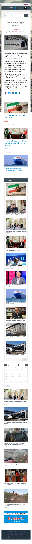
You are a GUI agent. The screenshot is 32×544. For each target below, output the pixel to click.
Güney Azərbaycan (10, 533)
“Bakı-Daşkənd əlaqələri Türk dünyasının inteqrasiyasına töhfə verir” (14, 285)
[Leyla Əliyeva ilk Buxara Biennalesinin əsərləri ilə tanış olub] (16, 394)
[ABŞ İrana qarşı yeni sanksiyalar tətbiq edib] (16, 108)
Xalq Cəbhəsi (8, 8)
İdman (8, 534)
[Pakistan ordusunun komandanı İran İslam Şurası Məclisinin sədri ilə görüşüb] (16, 133)
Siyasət (10, 531)
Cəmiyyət (8, 536)
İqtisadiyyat (15, 531)
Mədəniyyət (18, 533)
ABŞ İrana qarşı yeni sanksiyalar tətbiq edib (14, 116)
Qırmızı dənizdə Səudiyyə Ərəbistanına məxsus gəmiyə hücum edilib (13, 171)
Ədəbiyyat (16, 534)
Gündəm (21, 534)
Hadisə (23, 531)
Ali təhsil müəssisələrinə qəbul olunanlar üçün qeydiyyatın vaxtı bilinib (15, 337)
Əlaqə (13, 536)
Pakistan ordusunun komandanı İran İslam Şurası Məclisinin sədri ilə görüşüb (15, 143)
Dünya (16, 28)
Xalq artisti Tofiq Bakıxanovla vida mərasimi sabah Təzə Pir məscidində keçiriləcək (15, 214)
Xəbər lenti (10, 180)
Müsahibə (23, 533)
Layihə (11, 534)
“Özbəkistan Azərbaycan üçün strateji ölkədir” (15, 320)
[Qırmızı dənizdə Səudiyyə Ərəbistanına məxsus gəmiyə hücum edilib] (16, 161)
